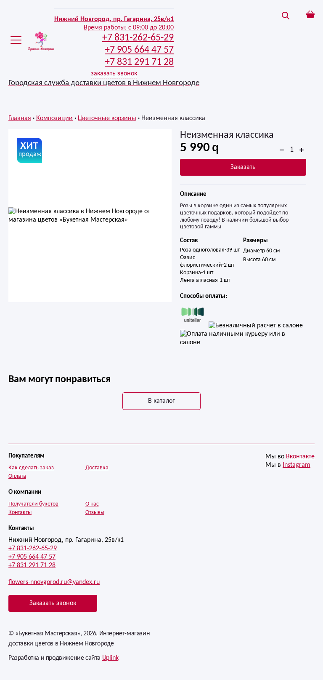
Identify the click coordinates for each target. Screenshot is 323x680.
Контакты (20, 512)
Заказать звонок (52, 603)
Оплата (17, 476)
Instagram (296, 465)
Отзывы (94, 512)
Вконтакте (300, 456)
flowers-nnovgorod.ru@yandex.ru (54, 582)
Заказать (243, 167)
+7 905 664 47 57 (32, 557)
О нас (92, 504)
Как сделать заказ (31, 468)
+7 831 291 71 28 (32, 565)
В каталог (161, 401)
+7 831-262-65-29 (32, 548)
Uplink (110, 658)
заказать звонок (114, 73)
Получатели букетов (33, 504)
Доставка (97, 468)
